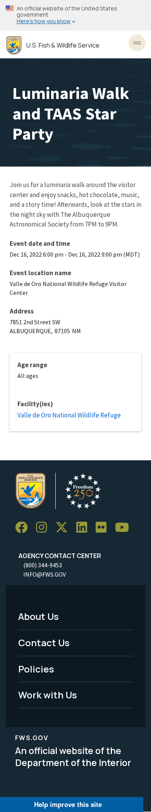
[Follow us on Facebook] (24, 528)
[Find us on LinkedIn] (84, 528)
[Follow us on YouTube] (124, 528)
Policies (36, 668)
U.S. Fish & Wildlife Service (63, 45)
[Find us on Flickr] (104, 528)
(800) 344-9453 (42, 565)
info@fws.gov (44, 574)
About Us (38, 616)
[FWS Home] (14, 45)
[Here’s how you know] (75, 15)
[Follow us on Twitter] (64, 528)
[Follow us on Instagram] (44, 528)
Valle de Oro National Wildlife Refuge (69, 415)
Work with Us (47, 694)
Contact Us (44, 642)
